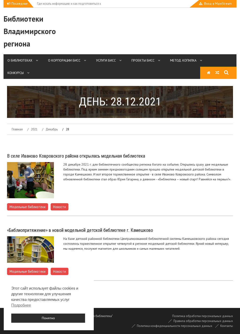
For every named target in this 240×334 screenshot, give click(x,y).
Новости (59, 207)
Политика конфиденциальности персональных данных (174, 326)
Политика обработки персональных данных (202, 316)
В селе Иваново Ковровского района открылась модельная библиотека (76, 156)
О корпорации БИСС (64, 60)
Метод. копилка (183, 60)
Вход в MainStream (218, 3)
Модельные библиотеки (27, 207)
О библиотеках (20, 60)
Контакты (226, 326)
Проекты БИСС (142, 60)
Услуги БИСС (106, 60)
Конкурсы (16, 73)
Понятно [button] (48, 318)
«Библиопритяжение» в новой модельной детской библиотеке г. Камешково (80, 230)
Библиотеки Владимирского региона (30, 31)
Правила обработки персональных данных (203, 321)
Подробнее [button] (21, 305)
